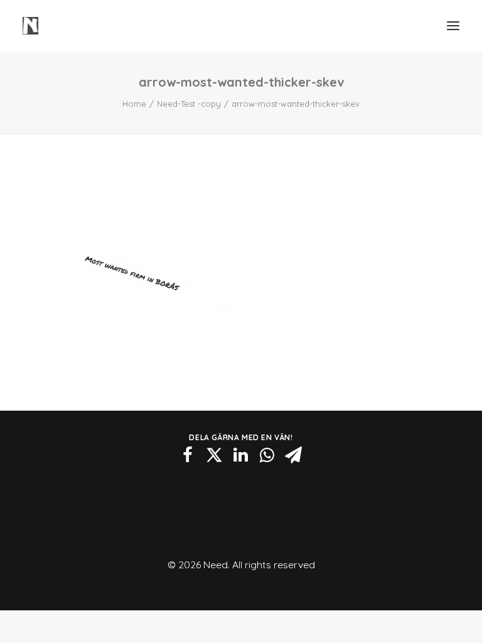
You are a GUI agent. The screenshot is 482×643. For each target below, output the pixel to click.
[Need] (30, 26)
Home (134, 104)
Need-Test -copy (189, 104)
